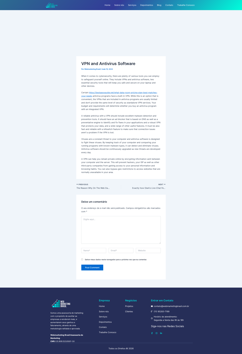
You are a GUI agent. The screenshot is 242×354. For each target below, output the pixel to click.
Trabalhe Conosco (186, 5)
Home (107, 5)
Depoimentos (146, 5)
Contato (169, 5)
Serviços (132, 5)
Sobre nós (119, 5)
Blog (159, 5)
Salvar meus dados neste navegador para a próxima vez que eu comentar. (116, 259)
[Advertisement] (121, 29)
